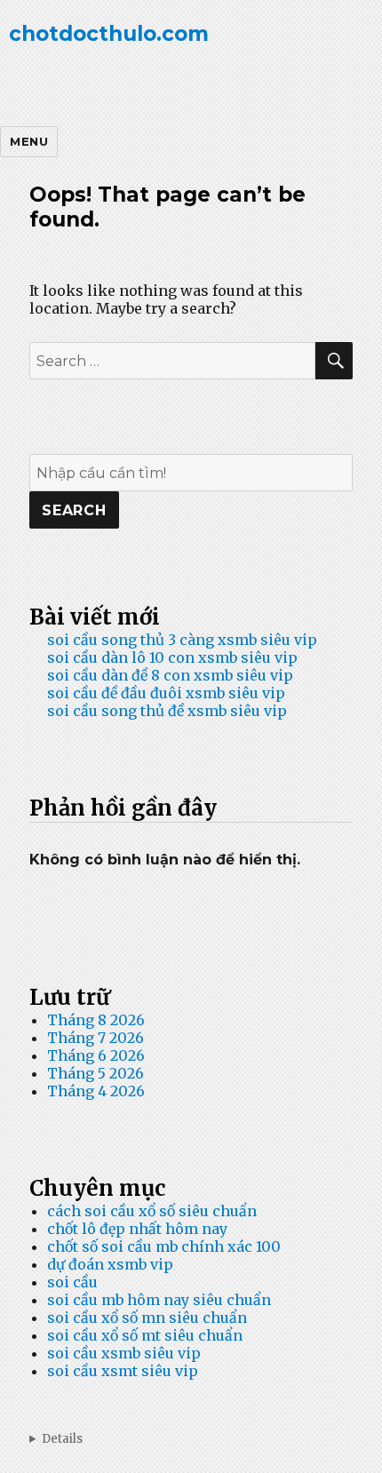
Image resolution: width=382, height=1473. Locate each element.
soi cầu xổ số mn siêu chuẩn (147, 1317)
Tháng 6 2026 (96, 1055)
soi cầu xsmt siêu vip (122, 1371)
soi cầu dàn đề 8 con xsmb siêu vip (170, 675)
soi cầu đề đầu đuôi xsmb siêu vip (166, 693)
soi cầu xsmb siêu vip (124, 1353)
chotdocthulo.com (109, 33)
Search (74, 510)
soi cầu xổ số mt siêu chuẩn (145, 1335)
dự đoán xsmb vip (110, 1264)
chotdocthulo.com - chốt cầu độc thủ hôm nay (191, 1438)
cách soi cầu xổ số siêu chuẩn (152, 1211)
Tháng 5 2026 (95, 1073)
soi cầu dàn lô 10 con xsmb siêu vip (172, 657)
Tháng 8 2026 (96, 1020)
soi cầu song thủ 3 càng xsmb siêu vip (182, 640)
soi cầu (72, 1282)
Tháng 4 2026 (96, 1091)
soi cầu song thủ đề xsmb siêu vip (167, 711)
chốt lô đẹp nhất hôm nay (137, 1229)
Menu (29, 141)
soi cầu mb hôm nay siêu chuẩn (159, 1300)
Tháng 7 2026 (95, 1038)
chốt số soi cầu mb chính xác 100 (164, 1246)
